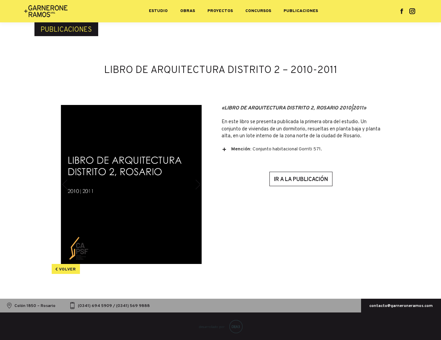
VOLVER (67, 269)
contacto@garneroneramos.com (401, 306)
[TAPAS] (131, 184)
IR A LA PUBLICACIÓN (301, 179)
